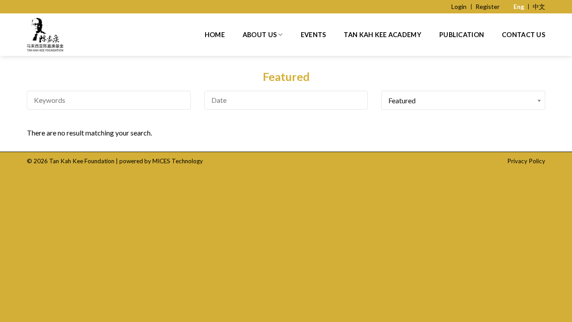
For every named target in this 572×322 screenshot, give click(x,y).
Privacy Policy (526, 161)
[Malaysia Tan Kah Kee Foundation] (65, 34)
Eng (518, 6)
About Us (260, 34)
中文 (539, 6)
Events (313, 34)
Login (459, 6)
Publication (461, 34)
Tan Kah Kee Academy (382, 34)
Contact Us (523, 34)
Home (215, 34)
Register (487, 6)
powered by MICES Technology (161, 161)
